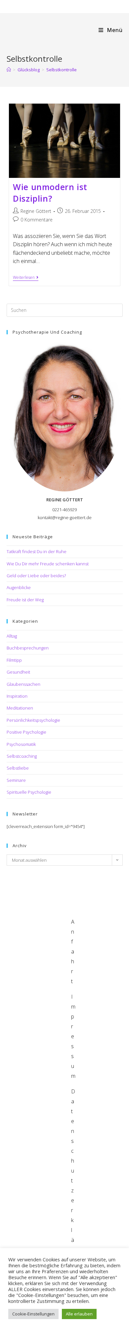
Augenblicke (19, 587)
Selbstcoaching (22, 756)
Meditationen (20, 708)
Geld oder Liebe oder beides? (36, 576)
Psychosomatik (21, 744)
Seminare (16, 780)
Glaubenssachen (23, 684)
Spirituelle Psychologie (29, 792)
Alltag (12, 636)
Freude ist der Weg (25, 600)
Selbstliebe (18, 768)
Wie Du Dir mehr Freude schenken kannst (48, 564)
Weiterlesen (25, 278)
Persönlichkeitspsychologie (33, 720)
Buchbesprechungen (28, 648)
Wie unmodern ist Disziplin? (50, 192)
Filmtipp (14, 660)
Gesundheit (18, 672)
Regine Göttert (36, 211)
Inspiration (17, 696)
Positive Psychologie (26, 732)
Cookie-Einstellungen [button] (33, 1314)
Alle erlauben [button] (79, 1314)
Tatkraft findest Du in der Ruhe (36, 551)
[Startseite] (9, 70)
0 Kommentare (37, 219)
